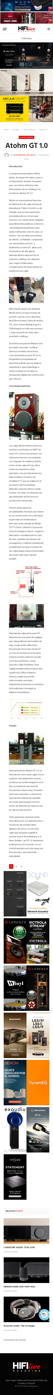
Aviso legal (11, 1380)
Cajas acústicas (26, 137)
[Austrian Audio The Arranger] (26, 1309)
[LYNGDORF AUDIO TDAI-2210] (26, 1231)
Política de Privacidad (27, 1380)
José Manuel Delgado (24, 155)
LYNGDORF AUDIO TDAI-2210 (19, 1247)
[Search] (48, 29)
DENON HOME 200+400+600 (19, 1287)
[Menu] (5, 29)
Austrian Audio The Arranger (19, 1326)
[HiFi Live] (27, 29)
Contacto (31, 1383)
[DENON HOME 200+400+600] (26, 1270)
